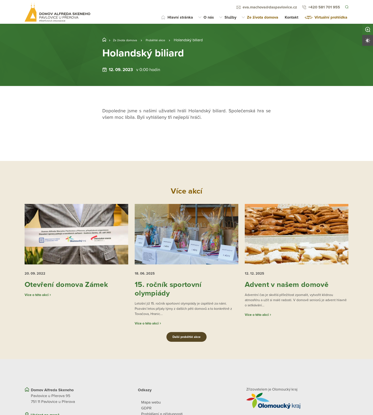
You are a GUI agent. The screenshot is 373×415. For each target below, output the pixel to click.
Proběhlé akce (164, 40)
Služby (230, 17)
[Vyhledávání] (346, 7)
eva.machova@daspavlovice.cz (269, 7)
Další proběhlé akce (186, 346)
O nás (209, 17)
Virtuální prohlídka (331, 17)
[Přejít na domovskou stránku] (57, 12)
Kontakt (291, 17)
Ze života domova (262, 17)
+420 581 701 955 (323, 7)
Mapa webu (151, 411)
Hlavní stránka (180, 17)
